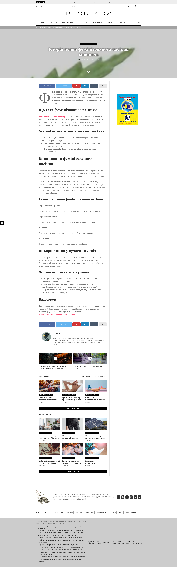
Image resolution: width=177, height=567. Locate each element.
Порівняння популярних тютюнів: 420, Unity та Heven (95, 398)
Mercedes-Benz (124, 512)
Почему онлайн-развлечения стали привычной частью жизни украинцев (48, 398)
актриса (105, 512)
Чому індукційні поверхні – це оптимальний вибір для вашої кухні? (62, 532)
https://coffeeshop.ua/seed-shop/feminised (57, 315)
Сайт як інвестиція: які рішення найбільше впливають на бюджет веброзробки (49, 462)
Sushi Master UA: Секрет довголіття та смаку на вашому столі (61, 547)
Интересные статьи (45, 27)
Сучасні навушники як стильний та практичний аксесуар (59, 544)
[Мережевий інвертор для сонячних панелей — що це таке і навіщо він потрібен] (96, 424)
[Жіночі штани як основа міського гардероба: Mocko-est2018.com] (72, 424)
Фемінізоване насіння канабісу (52, 117)
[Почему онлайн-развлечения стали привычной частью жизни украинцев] (49, 386)
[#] (128, 6)
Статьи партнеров (45, 433)
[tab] (86, 376)
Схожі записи (86, 376)
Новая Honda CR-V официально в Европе (82, 2)
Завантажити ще (73, 408)
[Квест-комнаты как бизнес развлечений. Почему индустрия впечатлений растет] (72, 449)
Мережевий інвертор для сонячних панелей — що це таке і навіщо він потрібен (95, 437)
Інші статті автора (99, 376)
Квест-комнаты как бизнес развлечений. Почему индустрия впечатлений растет (71, 462)
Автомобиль (94, 512)
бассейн (72, 512)
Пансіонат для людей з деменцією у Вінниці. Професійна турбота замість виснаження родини (49, 437)
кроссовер (82, 512)
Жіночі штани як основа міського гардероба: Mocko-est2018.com (70, 437)
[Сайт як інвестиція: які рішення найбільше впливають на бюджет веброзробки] (49, 449)
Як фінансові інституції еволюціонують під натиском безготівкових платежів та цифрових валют (95, 462)
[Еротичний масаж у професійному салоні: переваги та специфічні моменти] (72, 386)
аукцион (62, 512)
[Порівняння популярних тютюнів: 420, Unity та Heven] (96, 386)
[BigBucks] (88, 14)
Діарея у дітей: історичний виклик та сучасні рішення (58, 546)
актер (135, 512)
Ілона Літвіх (58, 333)
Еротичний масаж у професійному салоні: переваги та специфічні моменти (72, 398)
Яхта (113, 512)
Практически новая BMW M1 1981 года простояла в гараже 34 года (125, 2)
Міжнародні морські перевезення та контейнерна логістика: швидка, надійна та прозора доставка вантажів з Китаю (60, 534)
